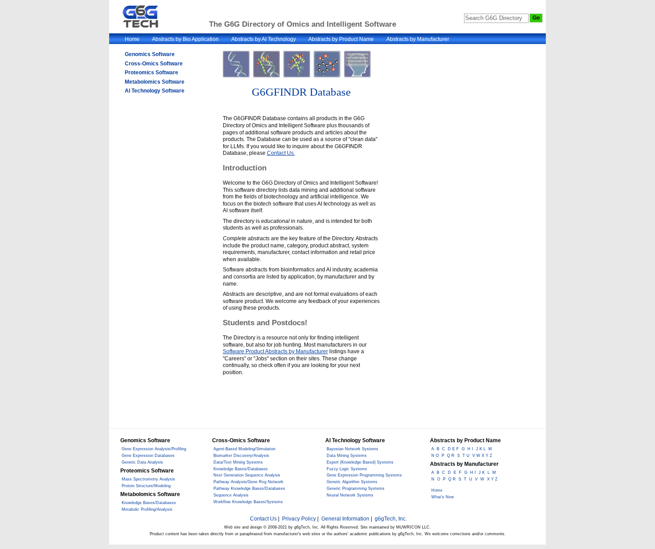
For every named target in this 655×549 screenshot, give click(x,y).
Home (132, 39)
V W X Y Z (482, 455)
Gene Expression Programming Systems (364, 475)
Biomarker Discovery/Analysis (241, 455)
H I (470, 449)
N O (435, 455)
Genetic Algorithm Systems (352, 482)
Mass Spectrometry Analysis (148, 479)
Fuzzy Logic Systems (347, 469)
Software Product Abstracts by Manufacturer (275, 351)
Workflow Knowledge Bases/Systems (248, 502)
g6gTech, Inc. (391, 519)
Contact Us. (281, 153)
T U (466, 455)
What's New (442, 497)
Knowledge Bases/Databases (149, 503)
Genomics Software (150, 54)
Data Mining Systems (347, 455)
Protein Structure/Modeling (146, 486)
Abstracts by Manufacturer (417, 39)
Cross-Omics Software (154, 64)
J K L (481, 449)
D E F (453, 449)
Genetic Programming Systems (356, 488)
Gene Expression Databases (148, 455)
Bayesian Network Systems (352, 449)
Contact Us (263, 519)
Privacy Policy (299, 519)
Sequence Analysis (231, 495)
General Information (345, 519)
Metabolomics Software (154, 82)
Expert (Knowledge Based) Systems (360, 462)
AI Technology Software (154, 91)
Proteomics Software (151, 72)
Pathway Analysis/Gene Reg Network (248, 482)
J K (482, 472)
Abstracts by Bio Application (185, 39)
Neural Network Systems (350, 495)
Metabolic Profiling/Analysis (147, 509)
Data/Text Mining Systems (238, 462)
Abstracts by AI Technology (263, 39)
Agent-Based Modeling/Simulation (244, 449)
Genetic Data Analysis (142, 462)
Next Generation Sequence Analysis (246, 475)
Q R (450, 455)
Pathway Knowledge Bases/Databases (249, 488)
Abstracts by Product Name (341, 39)
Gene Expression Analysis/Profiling (154, 449)
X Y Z (492, 479)
